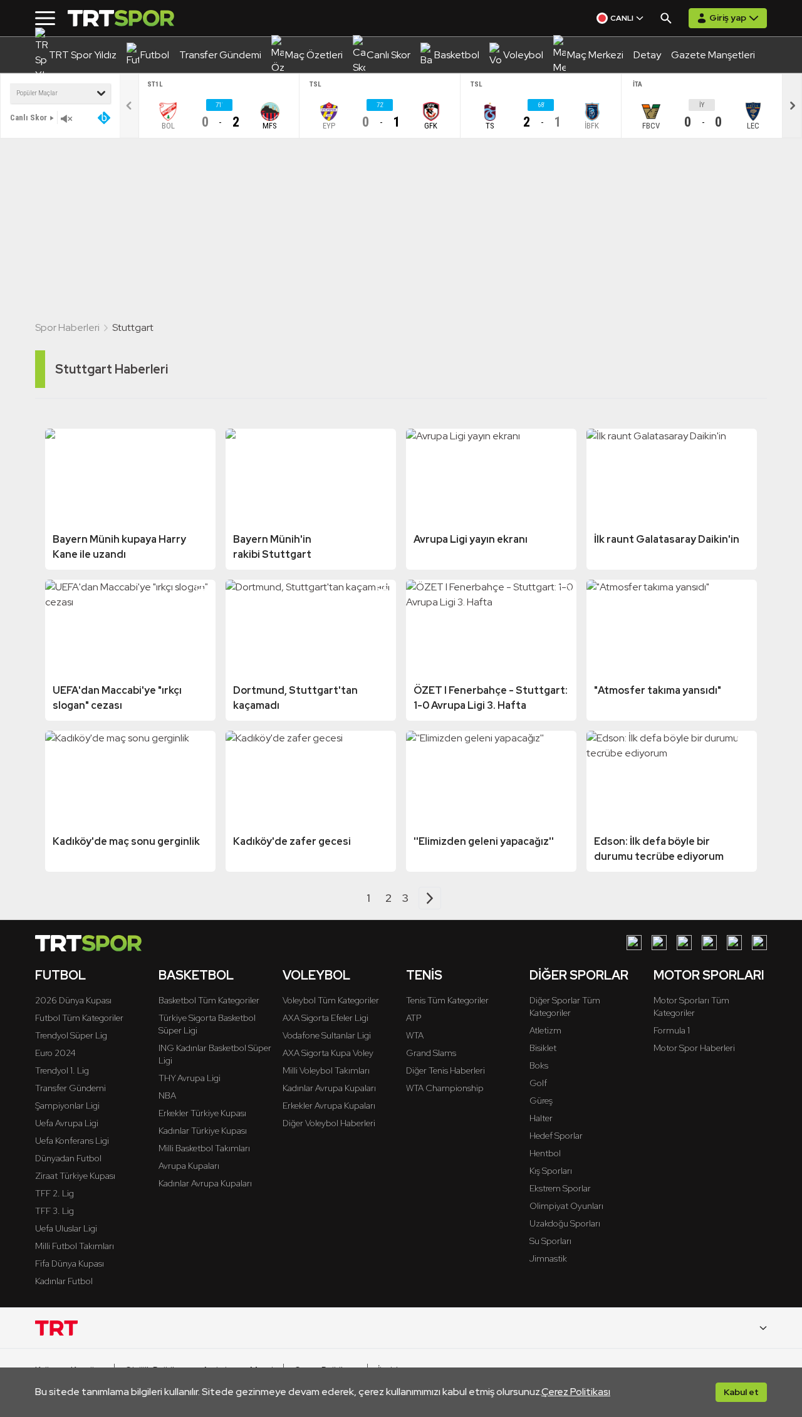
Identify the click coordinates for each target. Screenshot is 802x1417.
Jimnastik (548, 1258)
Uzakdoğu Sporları (564, 1223)
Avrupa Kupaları (189, 1165)
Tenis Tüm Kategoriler (447, 1000)
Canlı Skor (28, 117)
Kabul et (741, 1392)
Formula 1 (672, 1030)
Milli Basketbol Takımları (204, 1148)
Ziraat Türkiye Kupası (75, 1175)
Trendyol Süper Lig (71, 1035)
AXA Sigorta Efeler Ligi (325, 1017)
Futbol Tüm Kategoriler (79, 1017)
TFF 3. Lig (54, 1210)
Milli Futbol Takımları (74, 1246)
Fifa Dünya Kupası (69, 1263)
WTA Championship (445, 1088)
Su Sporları (550, 1241)
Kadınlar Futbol (64, 1281)
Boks (538, 1065)
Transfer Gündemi (70, 1088)
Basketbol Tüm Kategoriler (209, 1000)
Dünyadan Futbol (68, 1158)
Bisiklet (542, 1048)
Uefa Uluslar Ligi (66, 1228)
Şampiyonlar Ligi (67, 1105)
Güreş (541, 1100)
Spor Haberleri (67, 327)
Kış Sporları (550, 1170)
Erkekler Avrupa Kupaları (329, 1105)
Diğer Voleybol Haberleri (329, 1123)
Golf (538, 1083)
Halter (541, 1118)
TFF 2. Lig (54, 1193)
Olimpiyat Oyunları (566, 1205)
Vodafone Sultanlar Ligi (327, 1035)
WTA (415, 1035)
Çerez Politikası (575, 1391)
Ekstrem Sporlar (560, 1188)
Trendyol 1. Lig (62, 1070)
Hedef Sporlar (556, 1135)
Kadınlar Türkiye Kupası (203, 1130)
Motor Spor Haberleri (694, 1048)
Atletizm (545, 1030)
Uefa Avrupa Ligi (66, 1123)
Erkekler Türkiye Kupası (202, 1113)
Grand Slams (431, 1053)
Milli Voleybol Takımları (326, 1070)
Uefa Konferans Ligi (72, 1140)
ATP (413, 1017)
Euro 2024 (55, 1053)
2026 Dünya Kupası (73, 1000)
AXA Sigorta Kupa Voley (328, 1053)
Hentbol (545, 1153)
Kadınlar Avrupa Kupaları (205, 1183)
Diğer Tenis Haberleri (445, 1070)
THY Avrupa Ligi (190, 1078)
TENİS (424, 975)
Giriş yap (727, 17)
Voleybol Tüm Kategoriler (331, 1000)
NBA (167, 1095)
